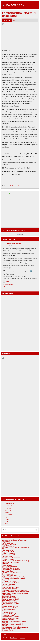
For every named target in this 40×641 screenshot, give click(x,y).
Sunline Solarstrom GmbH (11, 618)
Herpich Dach (7, 580)
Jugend (7, 517)
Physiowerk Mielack (9, 608)
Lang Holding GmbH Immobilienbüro (15, 593)
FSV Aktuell (8, 515)
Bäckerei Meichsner (9, 549)
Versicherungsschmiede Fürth (12, 624)
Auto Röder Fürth (8, 546)
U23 (6, 521)
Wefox (4, 625)
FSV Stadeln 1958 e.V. (14, 243)
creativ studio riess (8, 556)
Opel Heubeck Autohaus (10, 603)
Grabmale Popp (7, 574)
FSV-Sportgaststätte (9, 566)
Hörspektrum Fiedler (9, 581)
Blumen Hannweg (8, 553)
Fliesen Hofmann (8, 565)
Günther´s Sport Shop (9, 575)
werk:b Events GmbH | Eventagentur (15, 627)
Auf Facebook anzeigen (8, 284)
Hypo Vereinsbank (8, 584)
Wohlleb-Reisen (7, 630)
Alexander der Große (9, 544)
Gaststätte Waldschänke (11, 569)
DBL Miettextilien (8, 559)
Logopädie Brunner (9, 596)
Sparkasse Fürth (8, 615)
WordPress (13, 638)
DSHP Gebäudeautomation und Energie (16, 561)
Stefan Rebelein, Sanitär (10, 617)
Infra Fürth (6, 586)
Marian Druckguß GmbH (10, 599)
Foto (7, 281)
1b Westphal (9, 506)
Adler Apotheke (7, 543)
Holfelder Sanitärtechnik (10, 583)
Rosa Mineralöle (7, 612)
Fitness (7, 512)
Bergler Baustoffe (8, 552)
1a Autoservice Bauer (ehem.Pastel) (14, 540)
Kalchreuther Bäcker (9, 589)
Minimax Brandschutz (9, 602)
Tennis (7, 519)
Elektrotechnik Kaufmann (11, 562)
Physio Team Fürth (8, 609)
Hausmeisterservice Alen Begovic (13, 578)
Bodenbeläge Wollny (9, 555)
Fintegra (5, 564)
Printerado (5, 605)
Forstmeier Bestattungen (11, 568)
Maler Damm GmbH (9, 597)
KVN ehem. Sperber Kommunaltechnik (15, 592)
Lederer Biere (6, 594)
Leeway (22, 638)
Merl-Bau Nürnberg (9, 600)
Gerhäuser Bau (7, 571)
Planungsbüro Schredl (10, 606)
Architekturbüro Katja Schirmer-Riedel (15, 547)
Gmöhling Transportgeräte (11, 572)
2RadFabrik (6, 541)
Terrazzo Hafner (7, 620)
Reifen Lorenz (7, 611)
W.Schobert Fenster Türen (11, 628)
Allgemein (8, 508)
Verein (7, 523)
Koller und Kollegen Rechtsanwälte (14, 590)
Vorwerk (5, 622)
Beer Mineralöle (7, 550)
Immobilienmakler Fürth (10, 587)
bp (14, 20)
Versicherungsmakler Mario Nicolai (14, 621)
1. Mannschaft (14, 186)
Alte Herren (8, 510)
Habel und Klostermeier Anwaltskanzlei (16, 577)
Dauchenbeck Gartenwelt (11, 558)
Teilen (5, 286)
